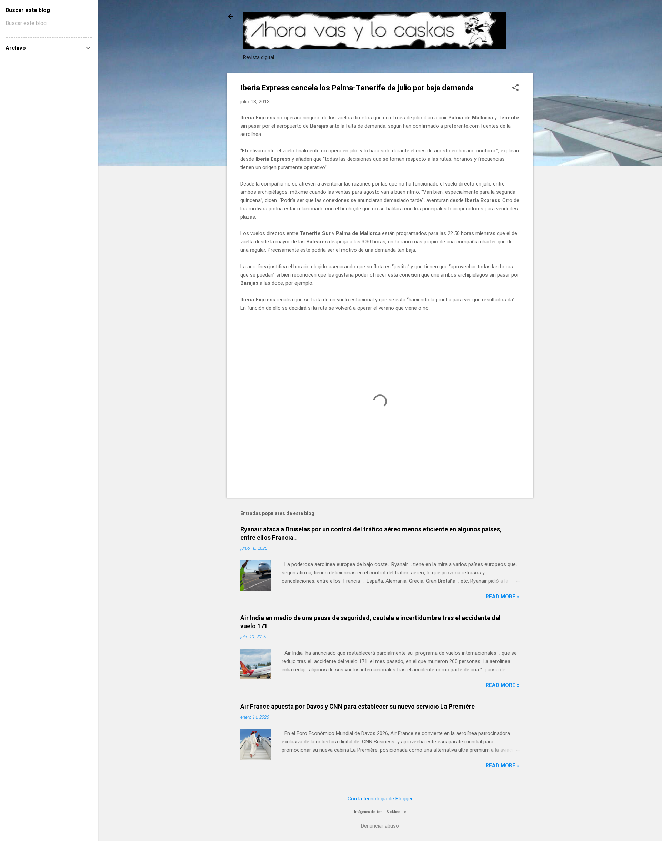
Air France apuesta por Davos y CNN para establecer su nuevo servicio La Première (357, 706)
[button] (515, 88)
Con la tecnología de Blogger (380, 798)
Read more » (502, 596)
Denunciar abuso (380, 826)
